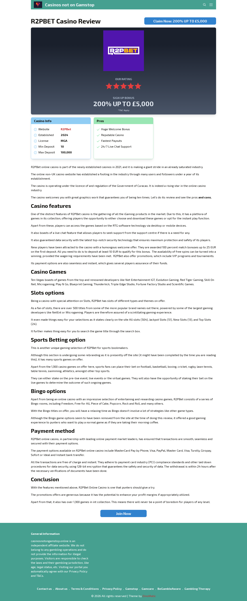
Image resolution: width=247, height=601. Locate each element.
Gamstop (131, 588)
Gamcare (148, 588)
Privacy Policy (112, 588)
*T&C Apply (123, 110)
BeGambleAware (169, 588)
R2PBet (66, 129)
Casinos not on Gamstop (69, 4)
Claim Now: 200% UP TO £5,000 (180, 21)
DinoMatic (149, 596)
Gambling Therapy (197, 588)
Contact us (44, 588)
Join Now (123, 513)
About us (61, 588)
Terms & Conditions (85, 588)
